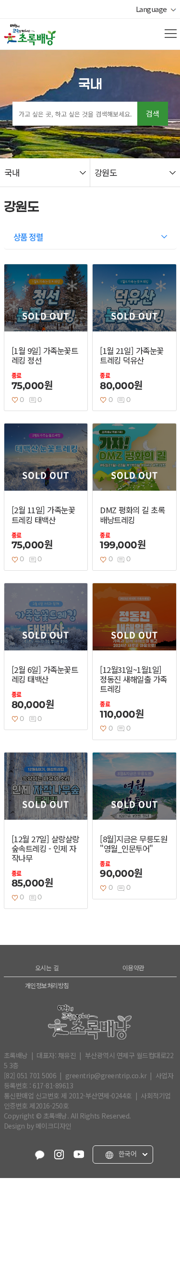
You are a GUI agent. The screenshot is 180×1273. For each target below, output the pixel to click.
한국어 (126, 1154)
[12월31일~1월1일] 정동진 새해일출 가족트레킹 (133, 679)
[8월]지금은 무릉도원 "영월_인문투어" (133, 843)
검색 (152, 113)
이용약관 (133, 967)
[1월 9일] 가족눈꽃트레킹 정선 (45, 355)
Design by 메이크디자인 (38, 1126)
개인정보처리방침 (47, 985)
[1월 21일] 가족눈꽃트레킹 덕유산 (132, 355)
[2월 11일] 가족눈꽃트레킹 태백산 (43, 514)
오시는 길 (47, 967)
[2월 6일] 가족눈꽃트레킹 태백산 (45, 674)
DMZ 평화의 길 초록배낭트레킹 (132, 514)
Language (153, 9)
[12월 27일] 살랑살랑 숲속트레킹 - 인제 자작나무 (45, 848)
